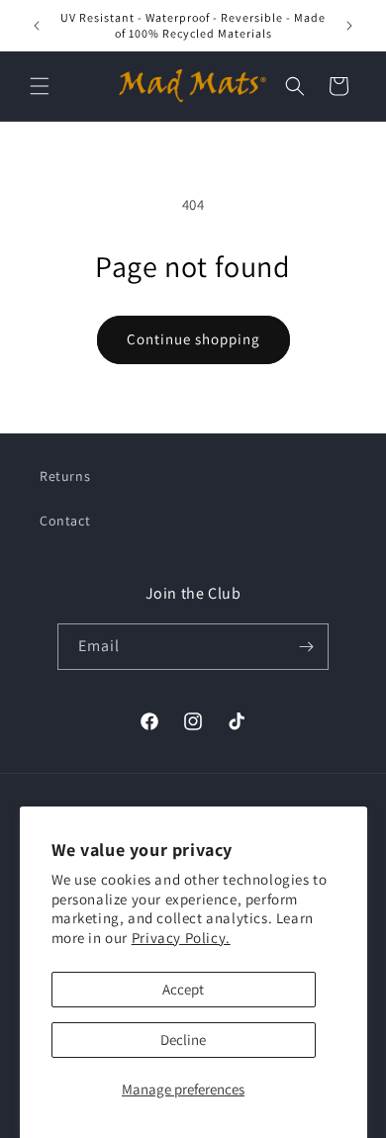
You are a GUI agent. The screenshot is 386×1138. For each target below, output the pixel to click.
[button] (39, 86)
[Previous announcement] (36, 25)
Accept (183, 989)
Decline (183, 1039)
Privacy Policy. (181, 937)
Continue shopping (193, 339)
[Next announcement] (349, 25)
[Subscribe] (306, 646)
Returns (65, 476)
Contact (65, 520)
